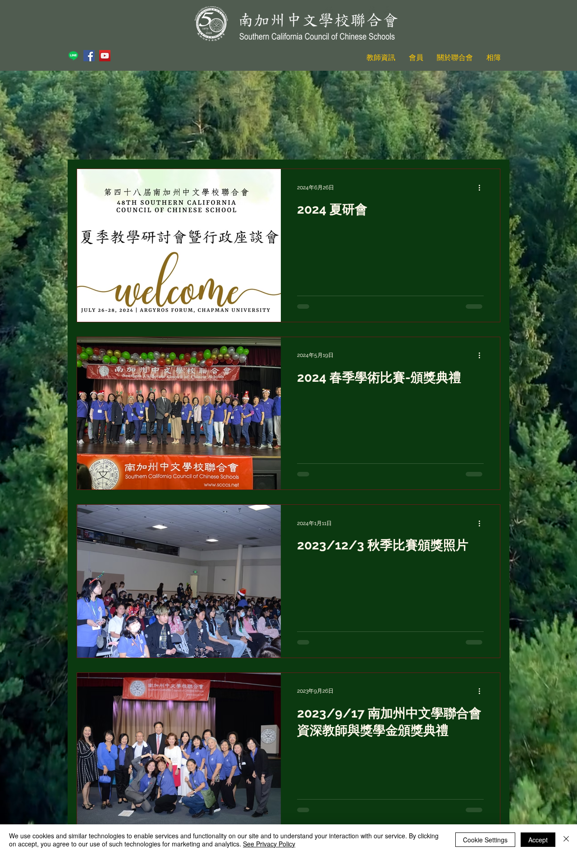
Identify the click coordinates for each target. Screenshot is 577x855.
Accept (538, 839)
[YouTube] (104, 55)
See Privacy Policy (269, 843)
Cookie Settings (485, 839)
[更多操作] (482, 187)
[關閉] (566, 840)
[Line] (73, 55)
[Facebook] (89, 55)
